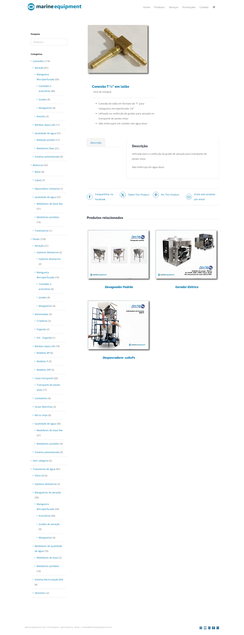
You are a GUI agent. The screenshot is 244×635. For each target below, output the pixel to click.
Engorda (41, 329)
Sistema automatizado (47, 156)
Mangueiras (45, 107)
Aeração (39, 67)
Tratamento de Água (44, 469)
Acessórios (44, 515)
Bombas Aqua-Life (45, 124)
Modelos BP (43, 352)
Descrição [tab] (95, 142)
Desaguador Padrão (119, 287)
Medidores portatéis (48, 443)
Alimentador (41, 314)
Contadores (41, 398)
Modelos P (42, 361)
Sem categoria (40, 460)
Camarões (38, 61)
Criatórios (42, 320)
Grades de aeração (49, 524)
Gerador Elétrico (187, 287)
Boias (38, 171)
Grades (43, 99)
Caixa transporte (44, 378)
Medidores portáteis (48, 217)
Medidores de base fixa (50, 203)
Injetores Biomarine (48, 252)
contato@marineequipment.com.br (96, 627)
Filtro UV (39, 475)
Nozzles (41, 116)
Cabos (38, 180)
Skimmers (40, 593)
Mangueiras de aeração (48, 492)
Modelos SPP (44, 369)
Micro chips (41, 415)
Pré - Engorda (44, 337)
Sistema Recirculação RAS (49, 579)
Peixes (36, 239)
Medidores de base (47, 557)
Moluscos (38, 165)
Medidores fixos (45, 148)
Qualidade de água (45, 133)
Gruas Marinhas (44, 406)
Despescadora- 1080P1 (119, 357)
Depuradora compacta (47, 188)
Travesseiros (42, 230)
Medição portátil (46, 139)
